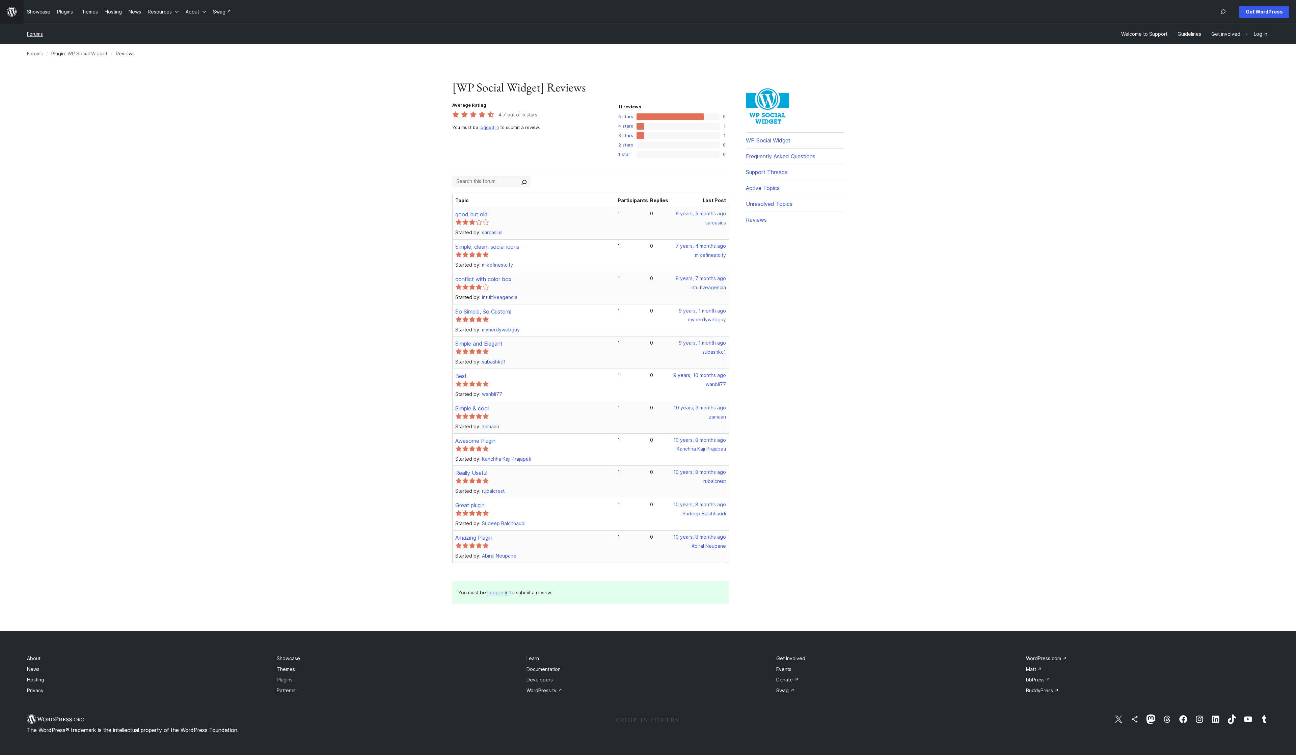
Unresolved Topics (769, 203)
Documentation (543, 669)
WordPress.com (1046, 658)
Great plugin (470, 505)
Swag (785, 690)
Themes (286, 669)
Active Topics (763, 188)
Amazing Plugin (473, 537)
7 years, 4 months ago (701, 246)
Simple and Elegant (479, 343)
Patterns (286, 690)
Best (461, 376)
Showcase (288, 658)
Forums (35, 34)
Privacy (35, 690)
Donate (787, 679)
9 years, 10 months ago (699, 375)
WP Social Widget (87, 53)
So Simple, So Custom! (483, 311)
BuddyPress (1042, 690)
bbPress (1038, 679)
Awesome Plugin (475, 440)
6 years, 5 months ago (701, 213)
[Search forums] (524, 181)
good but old (471, 214)
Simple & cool (472, 408)
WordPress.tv (544, 690)
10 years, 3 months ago (700, 407)
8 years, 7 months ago (701, 278)
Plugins (285, 679)
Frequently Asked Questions (780, 156)
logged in (489, 127)
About (33, 658)
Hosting (35, 679)
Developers (539, 679)
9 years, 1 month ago (702, 311)
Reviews (756, 219)
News (33, 669)
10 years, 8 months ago (699, 440)
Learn (532, 658)
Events (783, 669)
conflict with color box (483, 279)
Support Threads (767, 172)
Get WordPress (1264, 12)
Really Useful (471, 472)
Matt (1034, 669)
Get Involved (790, 658)
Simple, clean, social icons (487, 246)
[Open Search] (1223, 12)
